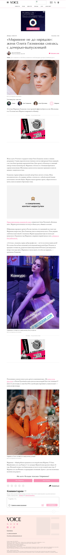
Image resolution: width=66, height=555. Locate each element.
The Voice (14, 2)
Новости (14, 35)
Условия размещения (12, 533)
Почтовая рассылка (51, 2)
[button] (58, 103)
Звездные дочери (40, 57)
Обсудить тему (55, 53)
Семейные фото (50, 57)
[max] (14, 527)
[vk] (11, 524)
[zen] (17, 524)
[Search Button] (55, 2)
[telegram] (14, 524)
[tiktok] (11, 527)
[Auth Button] (58, 2)
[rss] (7, 524)
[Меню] (8, 2)
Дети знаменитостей (16, 57)
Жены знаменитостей (29, 57)
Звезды (9, 35)
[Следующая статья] (33, 511)
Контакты (10, 530)
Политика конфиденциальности (14, 535)
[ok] (7, 527)
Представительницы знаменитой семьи (19, 222)
